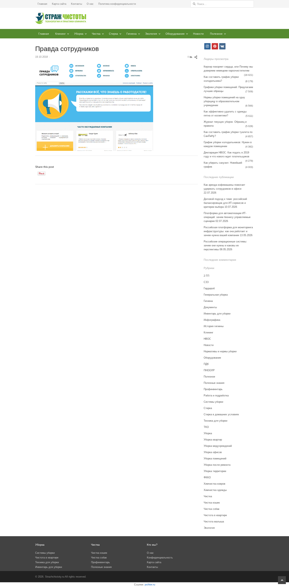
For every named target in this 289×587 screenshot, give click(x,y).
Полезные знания (214, 382)
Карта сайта (59, 3)
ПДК (206, 364)
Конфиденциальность (160, 557)
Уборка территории (215, 471)
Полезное (216, 33)
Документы (210, 307)
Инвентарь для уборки (217, 313)
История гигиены (214, 326)
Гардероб (209, 288)
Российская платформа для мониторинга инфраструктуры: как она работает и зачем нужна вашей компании (228, 231)
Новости (198, 33)
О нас (90, 3)
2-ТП (206, 275)
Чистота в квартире (215, 515)
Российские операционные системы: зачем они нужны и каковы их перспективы (225, 245)
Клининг (60, 33)
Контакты (76, 3)
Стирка (113, 33)
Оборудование (175, 33)
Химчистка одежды (215, 490)
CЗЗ (206, 282)
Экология (151, 33)
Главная (42, 3)
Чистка (96, 33)
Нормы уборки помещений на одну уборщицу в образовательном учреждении (224, 101)
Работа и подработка (216, 395)
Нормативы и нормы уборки (220, 351)
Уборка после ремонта (217, 464)
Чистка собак (211, 508)
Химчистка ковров (214, 483)
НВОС (207, 338)
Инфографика (212, 319)
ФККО (207, 477)
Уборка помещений (215, 458)
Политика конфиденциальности (117, 3)
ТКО (206, 427)
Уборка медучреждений (218, 445)
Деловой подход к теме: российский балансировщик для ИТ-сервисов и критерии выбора (225, 203)
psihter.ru (150, 584)
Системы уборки (213, 401)
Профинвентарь (213, 389)
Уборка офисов (213, 452)
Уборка (78, 33)
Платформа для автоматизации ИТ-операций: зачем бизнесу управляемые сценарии (227, 217)
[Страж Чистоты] (61, 18)
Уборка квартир (213, 439)
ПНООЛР (209, 370)
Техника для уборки (215, 420)
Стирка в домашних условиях (221, 414)
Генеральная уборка (216, 294)
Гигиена (131, 33)
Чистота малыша (214, 521)
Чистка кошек (212, 502)
